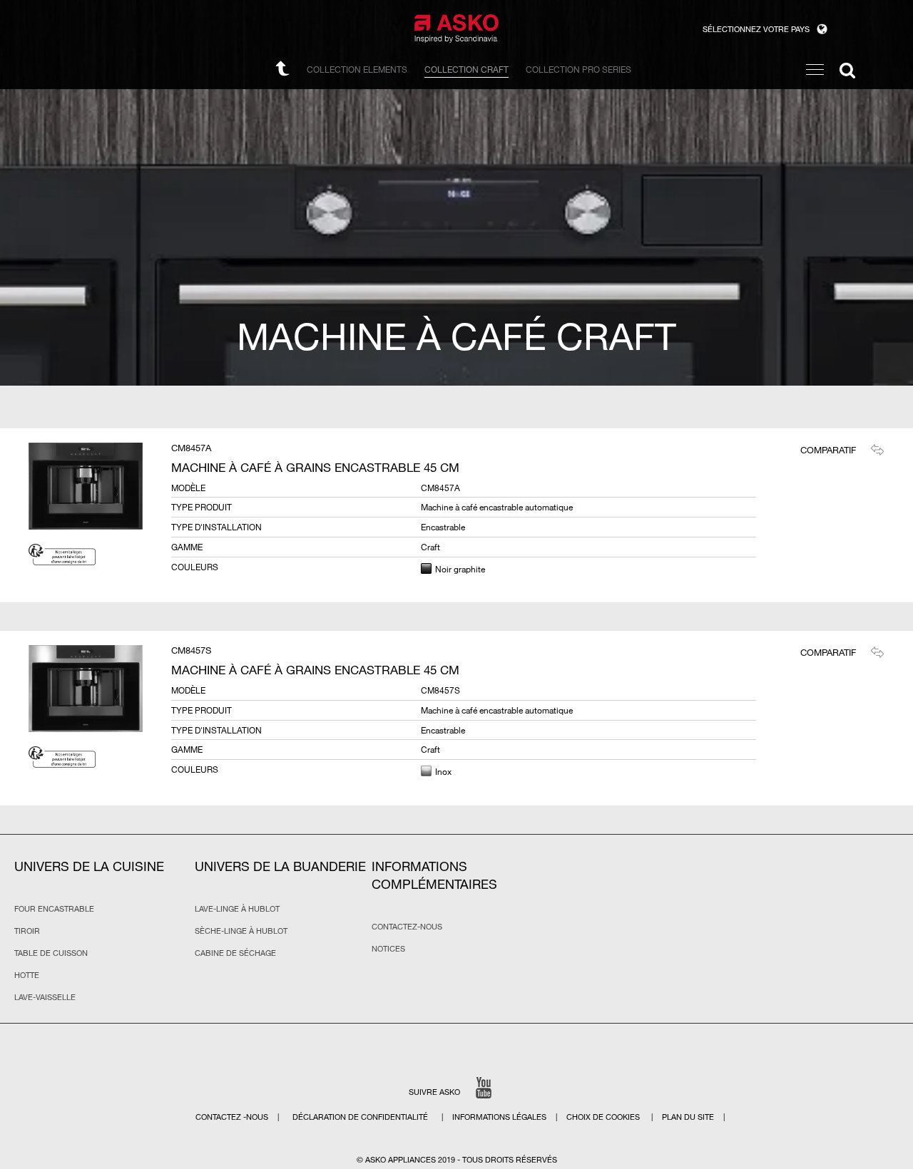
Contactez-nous (407, 927)
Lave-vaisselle (45, 997)
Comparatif (828, 449)
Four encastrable (54, 909)
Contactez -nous (232, 1117)
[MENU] (815, 69)
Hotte (26, 975)
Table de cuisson (51, 953)
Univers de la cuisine (89, 866)
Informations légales (500, 1117)
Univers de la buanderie (280, 866)
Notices (388, 949)
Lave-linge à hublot (237, 909)
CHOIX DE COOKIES (604, 1117)
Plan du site (688, 1117)
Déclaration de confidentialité (361, 1117)
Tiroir (27, 931)
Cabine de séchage (235, 953)
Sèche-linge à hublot (241, 931)
